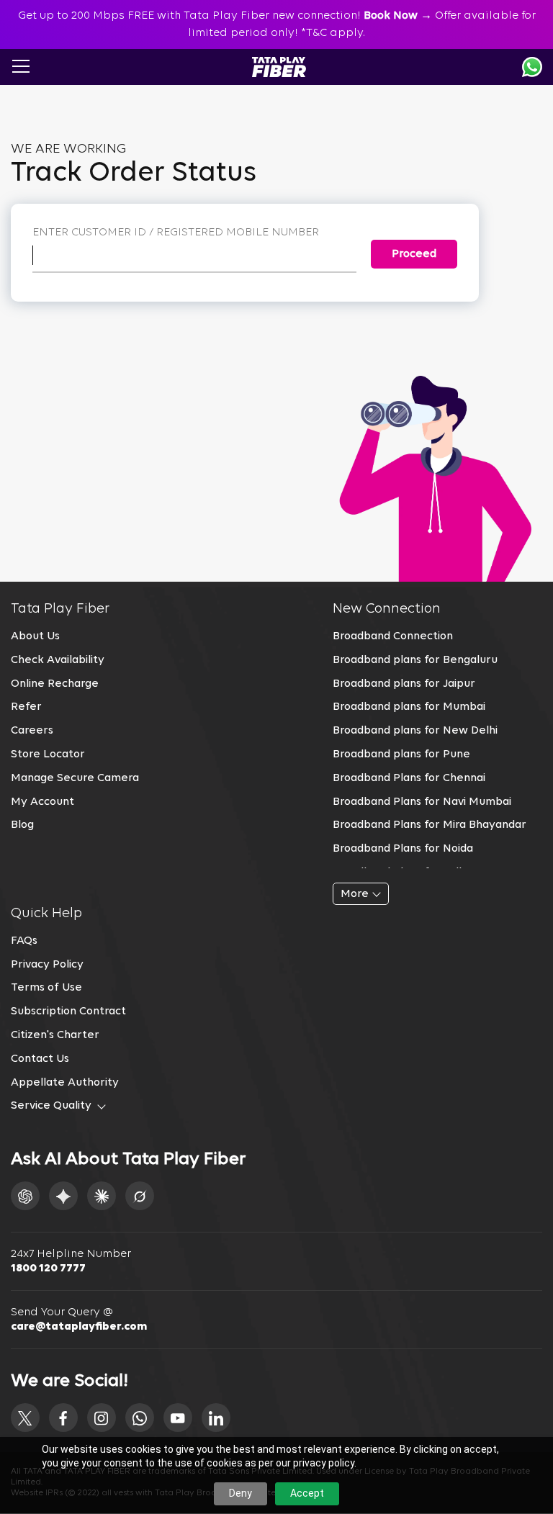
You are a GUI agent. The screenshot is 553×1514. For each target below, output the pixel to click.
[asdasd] (25, 1417)
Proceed (414, 254)
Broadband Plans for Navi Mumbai (422, 802)
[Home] (279, 67)
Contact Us (40, 1059)
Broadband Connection (393, 636)
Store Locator (48, 754)
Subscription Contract (68, 1011)
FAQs (24, 941)
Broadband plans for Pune (401, 754)
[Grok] (139, 1195)
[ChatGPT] (25, 1195)
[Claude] (101, 1195)
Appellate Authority (65, 1083)
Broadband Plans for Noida (403, 849)
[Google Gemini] (63, 1195)
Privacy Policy (47, 964)
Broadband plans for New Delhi (415, 730)
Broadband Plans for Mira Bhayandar (429, 825)
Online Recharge (55, 684)
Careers (32, 730)
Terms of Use (46, 987)
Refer (26, 707)
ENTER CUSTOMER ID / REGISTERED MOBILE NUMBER (175, 232)
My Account (42, 802)
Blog (22, 825)
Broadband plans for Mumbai (409, 707)
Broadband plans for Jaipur (404, 684)
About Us (35, 636)
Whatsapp (532, 67)
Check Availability (57, 660)
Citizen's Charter (55, 1035)
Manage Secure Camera (75, 778)
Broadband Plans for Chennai (409, 778)
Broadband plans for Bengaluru (415, 660)
